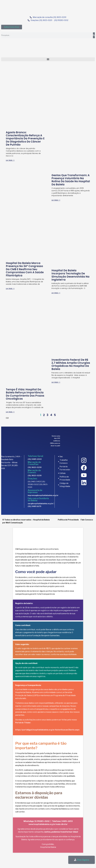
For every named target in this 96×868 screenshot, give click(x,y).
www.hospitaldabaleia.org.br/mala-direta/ (48, 824)
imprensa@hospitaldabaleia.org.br (43, 495)
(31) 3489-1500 (35, 459)
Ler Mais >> (10, 160)
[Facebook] (84, 468)
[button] (48, 59)
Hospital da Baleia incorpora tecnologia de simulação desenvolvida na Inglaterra (70, 275)
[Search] (94, 35)
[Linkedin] (84, 482)
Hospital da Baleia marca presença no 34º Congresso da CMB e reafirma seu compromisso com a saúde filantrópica (25, 269)
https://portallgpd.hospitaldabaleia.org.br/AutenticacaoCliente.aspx (47, 730)
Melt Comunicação (14, 523)
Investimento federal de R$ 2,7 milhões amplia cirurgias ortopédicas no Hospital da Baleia (71, 364)
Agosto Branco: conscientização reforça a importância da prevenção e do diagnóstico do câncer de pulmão (25, 139)
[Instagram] (84, 460)
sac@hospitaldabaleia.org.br (40, 504)
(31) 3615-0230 (35, 467)
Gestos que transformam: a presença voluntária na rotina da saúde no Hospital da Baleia (71, 179)
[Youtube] (84, 475)
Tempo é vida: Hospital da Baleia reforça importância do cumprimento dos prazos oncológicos (25, 394)
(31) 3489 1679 (34, 506)
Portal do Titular (22, 723)
